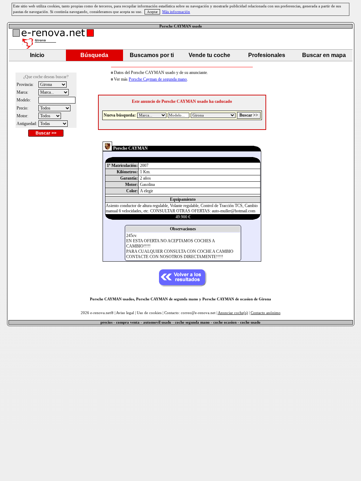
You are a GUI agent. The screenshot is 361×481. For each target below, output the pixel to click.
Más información (176, 12)
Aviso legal (125, 313)
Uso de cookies (149, 313)
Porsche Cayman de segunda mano (158, 79)
